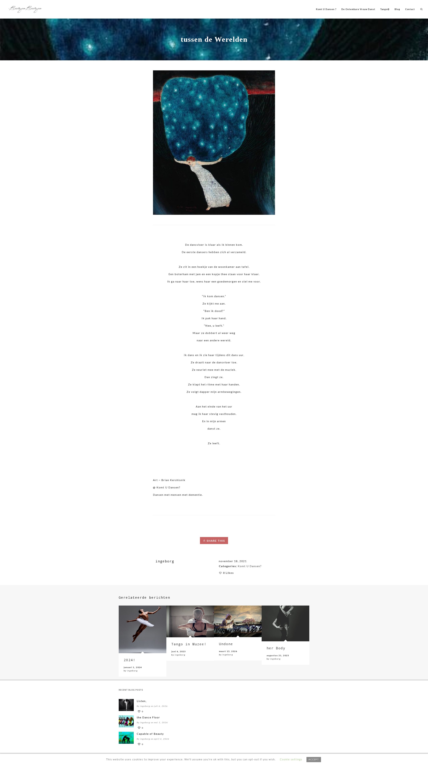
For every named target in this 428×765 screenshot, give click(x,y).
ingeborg (132, 670)
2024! (129, 660)
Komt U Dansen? (250, 566)
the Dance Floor (148, 717)
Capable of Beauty (150, 733)
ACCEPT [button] (313, 759)
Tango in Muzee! (188, 644)
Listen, (141, 700)
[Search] (421, 9)
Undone (226, 644)
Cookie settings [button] (291, 759)
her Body (276, 648)
